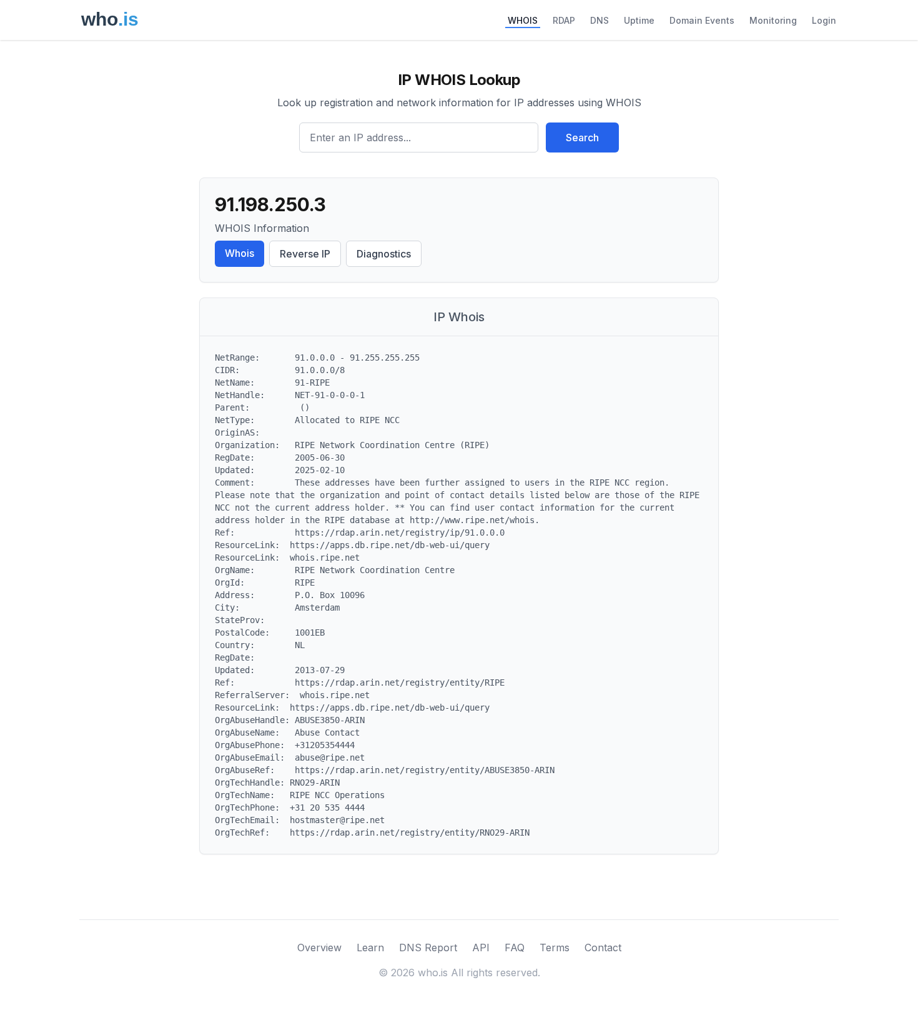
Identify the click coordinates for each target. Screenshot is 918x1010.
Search (582, 137)
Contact (603, 947)
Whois (239, 253)
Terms (555, 947)
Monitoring (773, 20)
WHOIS (523, 20)
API (481, 947)
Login (824, 20)
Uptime (639, 20)
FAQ (515, 947)
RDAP (564, 20)
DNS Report (428, 947)
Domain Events (701, 20)
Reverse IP (305, 254)
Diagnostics (384, 254)
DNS (599, 20)
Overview (319, 947)
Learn (370, 947)
